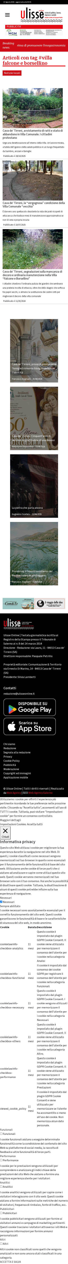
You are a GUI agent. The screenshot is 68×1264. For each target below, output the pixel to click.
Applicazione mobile (15, 777)
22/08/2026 (40, 446)
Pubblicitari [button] (7, 1209)
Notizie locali (12, 73)
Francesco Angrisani (21, 379)
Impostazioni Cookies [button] (13, 824)
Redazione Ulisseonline (22, 446)
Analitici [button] (5, 1183)
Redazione (9, 748)
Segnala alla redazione (17, 752)
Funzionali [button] (6, 1130)
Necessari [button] (6, 898)
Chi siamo (9, 744)
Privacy (7, 757)
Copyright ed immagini (17, 773)
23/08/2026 (37, 379)
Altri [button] (2, 1240)
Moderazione (11, 769)
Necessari (8, 902)
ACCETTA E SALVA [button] (10, 1262)
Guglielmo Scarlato (21, 514)
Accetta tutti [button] (35, 824)
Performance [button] (8, 1156)
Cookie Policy (11, 761)
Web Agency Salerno (40, 793)
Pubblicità (9, 765)
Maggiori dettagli (10, 820)
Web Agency (14, 793)
